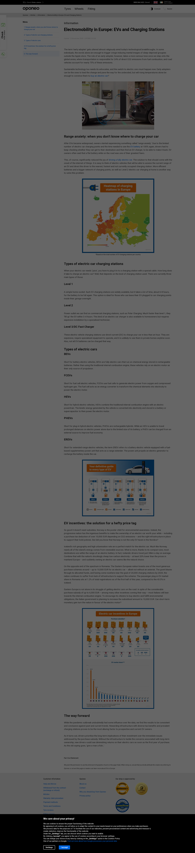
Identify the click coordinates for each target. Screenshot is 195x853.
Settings (49, 847)
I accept (64, 847)
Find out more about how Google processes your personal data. (92, 841)
